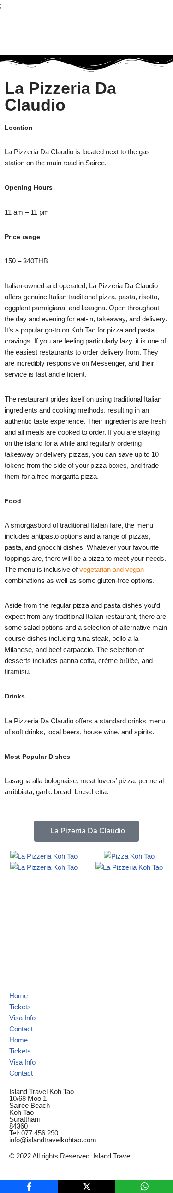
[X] (86, 1186)
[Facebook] (29, 1186)
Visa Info (22, 1018)
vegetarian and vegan (111, 569)
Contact (21, 1029)
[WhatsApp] (144, 1186)
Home (18, 996)
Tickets (20, 1007)
